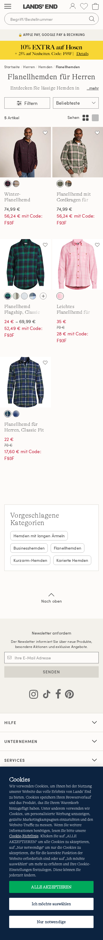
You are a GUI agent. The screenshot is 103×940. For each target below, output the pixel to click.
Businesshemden (29, 548)
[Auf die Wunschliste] (45, 132)
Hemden (45, 66)
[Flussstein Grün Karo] (60, 183)
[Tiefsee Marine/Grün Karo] (7, 413)
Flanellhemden (68, 66)
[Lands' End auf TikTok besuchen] (45, 695)
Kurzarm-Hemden (30, 560)
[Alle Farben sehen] (43, 296)
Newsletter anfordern (52, 633)
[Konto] (73, 6)
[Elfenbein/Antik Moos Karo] (16, 296)
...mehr (93, 88)
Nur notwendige (51, 921)
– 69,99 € (20, 321)
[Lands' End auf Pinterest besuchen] (68, 695)
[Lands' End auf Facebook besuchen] (56, 695)
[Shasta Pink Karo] (60, 296)
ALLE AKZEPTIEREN (51, 887)
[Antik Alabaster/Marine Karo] (16, 413)
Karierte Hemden (72, 560)
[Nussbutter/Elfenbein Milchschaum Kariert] (68, 183)
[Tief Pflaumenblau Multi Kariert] (16, 183)
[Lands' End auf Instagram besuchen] (33, 695)
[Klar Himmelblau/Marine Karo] (32, 296)
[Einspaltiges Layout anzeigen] (95, 117)
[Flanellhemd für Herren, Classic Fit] (25, 382)
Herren (29, 66)
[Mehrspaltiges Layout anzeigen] (85, 117)
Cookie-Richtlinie (23, 836)
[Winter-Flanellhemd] (25, 152)
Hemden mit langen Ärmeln (39, 535)
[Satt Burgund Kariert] (7, 183)
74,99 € (12, 209)
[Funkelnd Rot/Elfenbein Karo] (24, 296)
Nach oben (51, 601)
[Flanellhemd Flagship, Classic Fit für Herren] (25, 264)
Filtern (30, 103)
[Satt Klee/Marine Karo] (7, 296)
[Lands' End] (40, 6)
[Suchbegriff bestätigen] (91, 19)
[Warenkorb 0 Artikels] (95, 6)
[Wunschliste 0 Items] (84, 6)
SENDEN (51, 671)
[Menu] (7, 6)
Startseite (12, 66)
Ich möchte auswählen (51, 903)
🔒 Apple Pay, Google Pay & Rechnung (51, 35)
